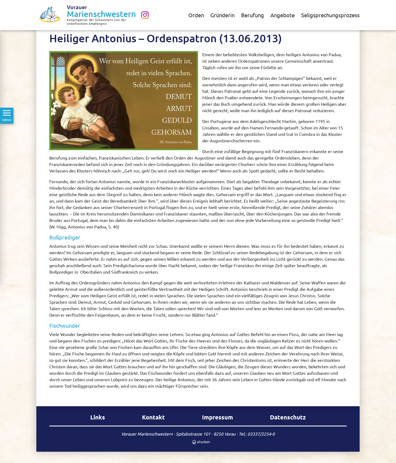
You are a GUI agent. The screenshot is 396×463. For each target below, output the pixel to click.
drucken (203, 441)
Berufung (252, 15)
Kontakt (153, 417)
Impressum (217, 417)
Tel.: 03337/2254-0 (257, 433)
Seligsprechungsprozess (330, 15)
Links (97, 417)
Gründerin (222, 15)
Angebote (282, 15)
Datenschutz (288, 417)
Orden (196, 15)
